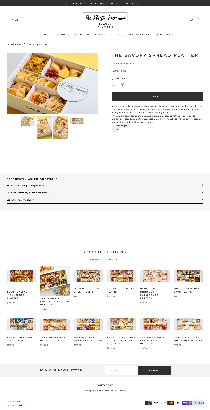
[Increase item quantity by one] (122, 84)
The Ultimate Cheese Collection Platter (54, 301)
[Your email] (121, 370)
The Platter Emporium (123, 63)
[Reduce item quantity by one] (113, 84)
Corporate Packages (134, 34)
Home (44, 34)
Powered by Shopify (15, 405)
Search (15, 20)
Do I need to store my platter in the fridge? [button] (28, 192)
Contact (164, 34)
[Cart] (199, 20)
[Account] (191, 19)
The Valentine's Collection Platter (152, 340)
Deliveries (103, 34)
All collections (14, 44)
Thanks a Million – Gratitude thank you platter (121, 340)
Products (61, 34)
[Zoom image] (52, 84)
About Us (82, 34)
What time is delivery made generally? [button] (25, 185)
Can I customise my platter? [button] (20, 200)
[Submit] (10, 20)
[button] (16, 84)
